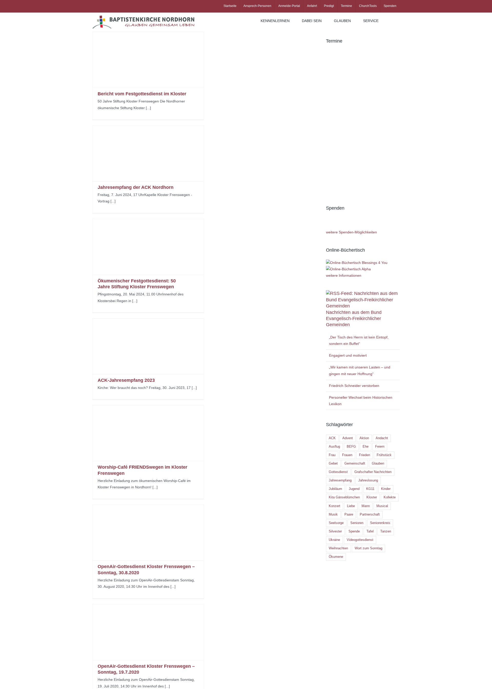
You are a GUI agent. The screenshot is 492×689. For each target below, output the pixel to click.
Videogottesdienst (360, 540)
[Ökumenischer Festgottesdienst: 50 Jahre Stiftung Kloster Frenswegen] (148, 247)
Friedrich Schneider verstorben (354, 386)
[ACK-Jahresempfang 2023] (148, 346)
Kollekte (390, 497)
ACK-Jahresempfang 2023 (126, 380)
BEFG (351, 446)
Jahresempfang (340, 480)
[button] (392, 21)
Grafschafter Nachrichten (373, 472)
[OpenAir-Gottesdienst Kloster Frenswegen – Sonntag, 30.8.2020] (148, 532)
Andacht (382, 438)
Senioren (356, 523)
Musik (333, 514)
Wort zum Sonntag (368, 548)
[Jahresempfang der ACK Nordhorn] (148, 153)
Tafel (370, 531)
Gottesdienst (338, 472)
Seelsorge (336, 523)
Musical (382, 506)
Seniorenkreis (380, 523)
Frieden (364, 455)
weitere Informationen (343, 275)
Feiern (379, 446)
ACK (332, 438)
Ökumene (336, 557)
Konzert (334, 506)
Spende (354, 531)
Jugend (354, 489)
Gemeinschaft (354, 463)
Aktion (364, 438)
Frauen (347, 455)
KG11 (370, 489)
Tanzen (385, 531)
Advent (347, 438)
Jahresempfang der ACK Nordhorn (135, 187)
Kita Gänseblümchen (344, 497)
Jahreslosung (368, 480)
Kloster (371, 497)
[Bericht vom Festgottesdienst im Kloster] (148, 60)
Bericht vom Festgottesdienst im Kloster (142, 93)
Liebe (351, 506)
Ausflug (334, 446)
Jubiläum (335, 489)
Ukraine (334, 540)
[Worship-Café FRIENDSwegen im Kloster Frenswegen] (148, 433)
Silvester (335, 531)
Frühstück (384, 455)
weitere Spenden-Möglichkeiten (351, 232)
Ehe (365, 446)
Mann (366, 506)
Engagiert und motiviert (348, 355)
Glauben (378, 463)
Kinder (386, 489)
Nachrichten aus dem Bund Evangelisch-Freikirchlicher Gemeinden (354, 318)
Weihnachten (338, 548)
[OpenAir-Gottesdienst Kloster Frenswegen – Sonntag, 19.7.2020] (148, 632)
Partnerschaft (370, 514)
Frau (332, 455)
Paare (348, 514)
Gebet (333, 463)
